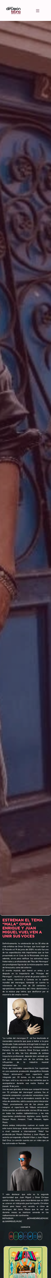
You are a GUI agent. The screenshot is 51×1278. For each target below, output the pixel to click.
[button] (11, 1236)
